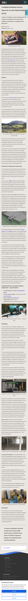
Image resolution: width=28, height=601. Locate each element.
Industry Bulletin (8, 570)
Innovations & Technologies (10, 563)
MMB (10, 180)
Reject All (14, 598)
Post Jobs (5, 580)
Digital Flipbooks (8, 567)
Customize (14, 594)
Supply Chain (7, 565)
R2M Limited (16, 297)
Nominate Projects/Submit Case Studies (11, 576)
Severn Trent (10, 60)
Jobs (6, 569)
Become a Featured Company (9, 578)
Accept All (14, 591)
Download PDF (7, 547)
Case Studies (7, 561)
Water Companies (8, 559)
